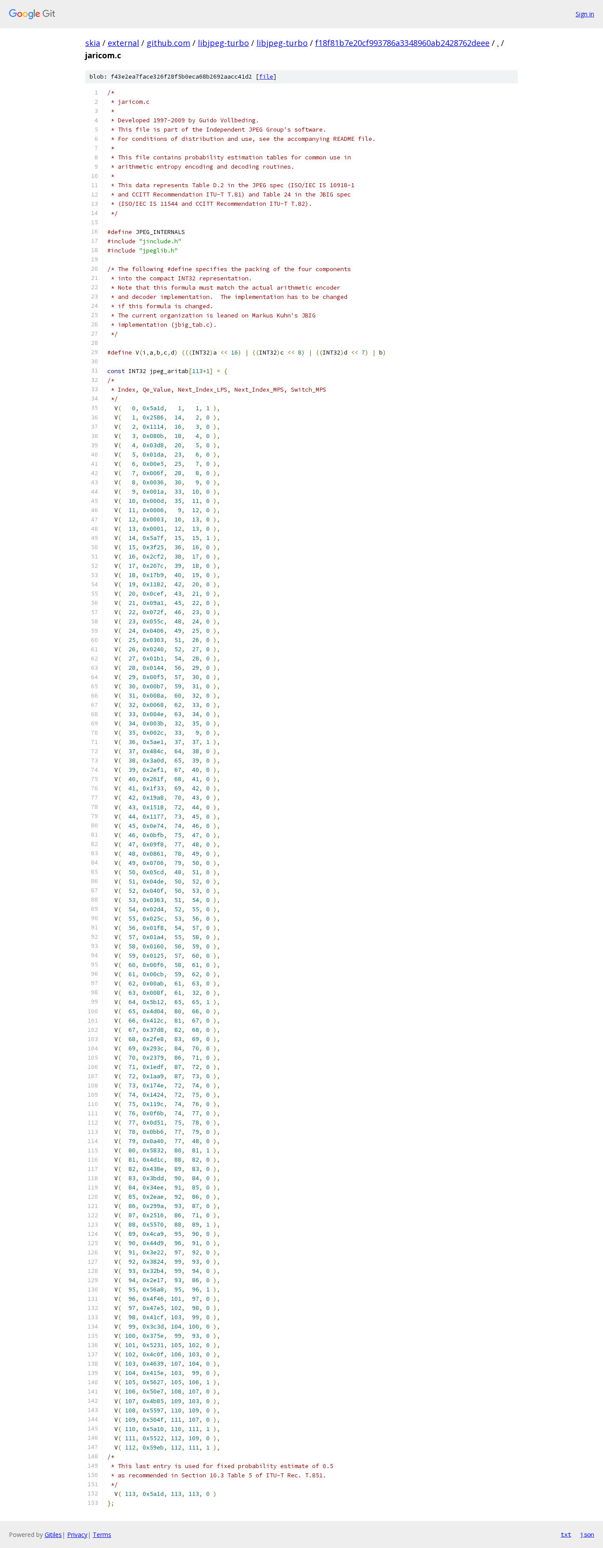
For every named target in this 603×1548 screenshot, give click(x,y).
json (587, 1534)
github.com (168, 43)
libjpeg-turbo (223, 43)
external (123, 43)
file (266, 76)
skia (92, 43)
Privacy (77, 1534)
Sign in (585, 14)
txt (566, 1534)
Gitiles (53, 1534)
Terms (102, 1534)
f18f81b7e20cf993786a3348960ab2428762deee (402, 43)
